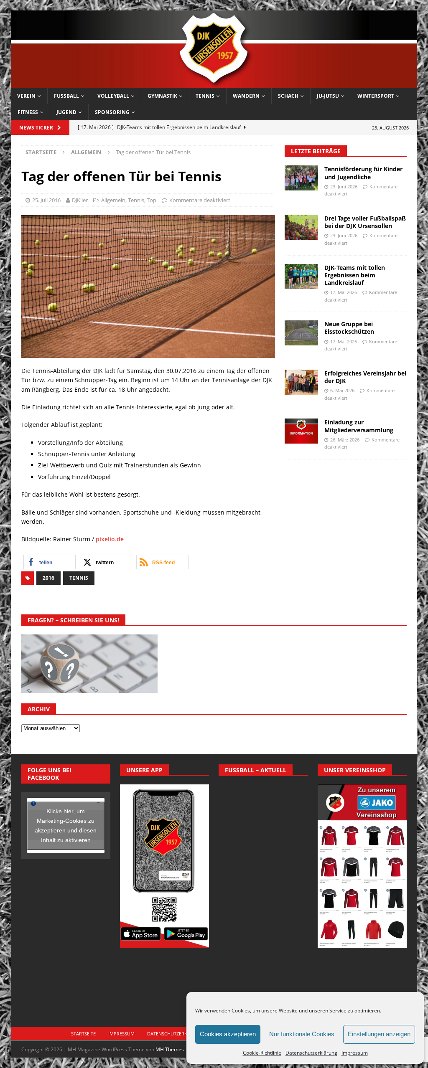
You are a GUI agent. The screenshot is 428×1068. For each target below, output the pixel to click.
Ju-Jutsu (328, 95)
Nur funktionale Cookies (301, 1034)
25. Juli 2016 (46, 200)
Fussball (66, 95)
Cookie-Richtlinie (262, 1052)
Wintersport (375, 95)
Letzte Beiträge (316, 151)
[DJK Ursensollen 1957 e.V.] (214, 82)
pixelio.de (110, 539)
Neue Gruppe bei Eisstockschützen (349, 327)
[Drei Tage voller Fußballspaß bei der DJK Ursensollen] (301, 227)
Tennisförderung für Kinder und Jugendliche (363, 172)
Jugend (66, 112)
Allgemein (113, 200)
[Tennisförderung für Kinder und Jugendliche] (301, 177)
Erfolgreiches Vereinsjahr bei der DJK (365, 377)
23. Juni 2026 (343, 186)
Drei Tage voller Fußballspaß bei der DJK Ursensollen (365, 222)
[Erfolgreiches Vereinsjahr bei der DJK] (301, 382)
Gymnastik (162, 95)
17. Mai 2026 (343, 292)
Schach (288, 95)
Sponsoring (112, 112)
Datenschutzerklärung (311, 1052)
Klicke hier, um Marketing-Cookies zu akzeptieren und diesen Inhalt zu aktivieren (66, 825)
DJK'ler (80, 200)
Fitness (28, 112)
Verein (26, 95)
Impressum (354, 1052)
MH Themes (169, 1049)
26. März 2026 (344, 439)
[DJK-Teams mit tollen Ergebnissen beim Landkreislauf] (301, 276)
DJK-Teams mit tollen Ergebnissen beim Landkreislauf (354, 275)
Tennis (205, 95)
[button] (49, 562)
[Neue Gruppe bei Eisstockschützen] (301, 332)
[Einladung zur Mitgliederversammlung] (301, 431)
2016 (48, 577)
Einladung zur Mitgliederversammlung (358, 426)
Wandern (246, 95)
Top (151, 200)
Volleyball (113, 95)
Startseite (83, 1033)
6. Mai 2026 (342, 390)
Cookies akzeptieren (228, 1034)
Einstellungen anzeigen (379, 1034)
